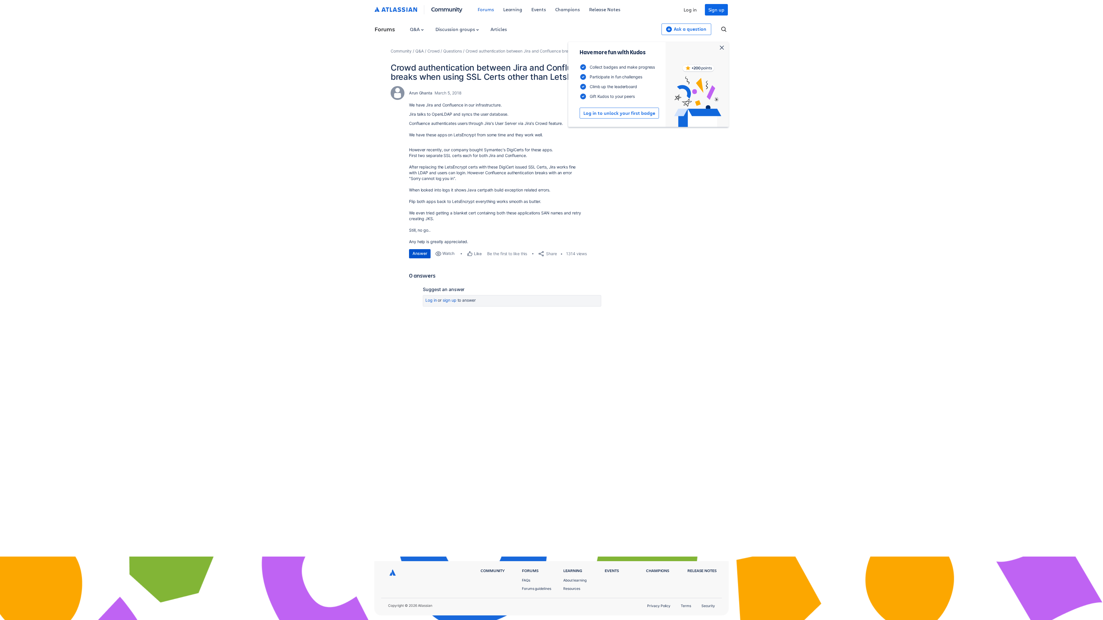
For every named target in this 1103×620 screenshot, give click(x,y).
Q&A (415, 29)
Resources (571, 588)
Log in (690, 10)
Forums (486, 9)
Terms (686, 606)
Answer (419, 253)
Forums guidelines (536, 588)
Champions (567, 9)
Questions (452, 51)
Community (446, 9)
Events (538, 9)
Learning (512, 9)
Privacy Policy (658, 606)
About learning (575, 580)
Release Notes (604, 9)
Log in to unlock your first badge (619, 113)
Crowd (433, 51)
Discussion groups (455, 29)
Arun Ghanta (420, 92)
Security (708, 606)
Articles (499, 29)
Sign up (716, 10)
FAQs (526, 580)
